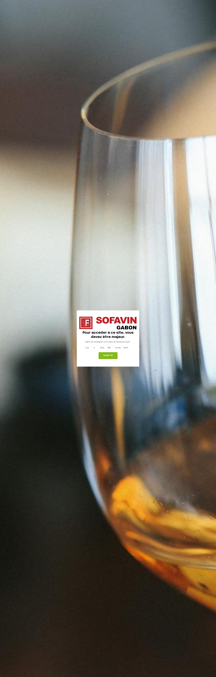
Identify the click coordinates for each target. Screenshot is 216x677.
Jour (87, 348)
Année (118, 348)
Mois (102, 348)
